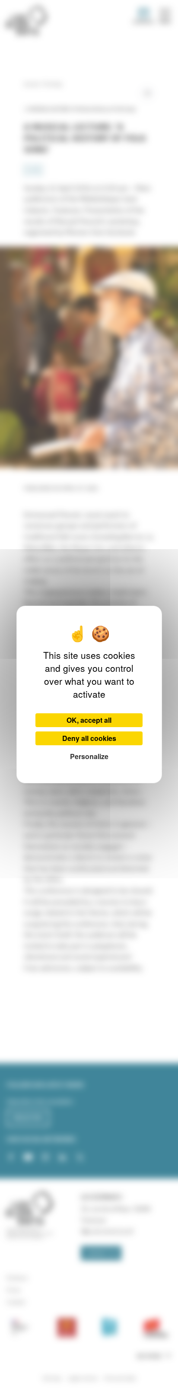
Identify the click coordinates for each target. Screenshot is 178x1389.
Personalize (89, 756)
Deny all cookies (89, 738)
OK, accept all (89, 720)
